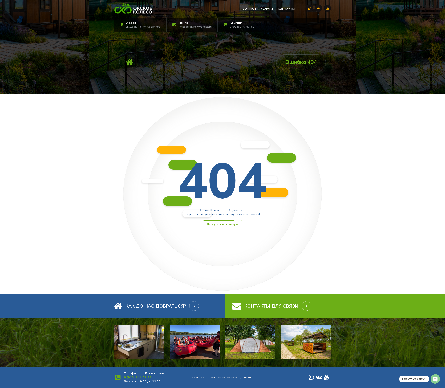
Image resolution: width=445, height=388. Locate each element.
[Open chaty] (435, 379)
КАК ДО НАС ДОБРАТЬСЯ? (155, 306)
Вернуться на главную (222, 224)
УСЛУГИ (267, 8)
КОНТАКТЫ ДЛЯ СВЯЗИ (271, 306)
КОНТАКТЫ (286, 8)
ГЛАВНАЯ (249, 8)
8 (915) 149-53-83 (242, 26)
